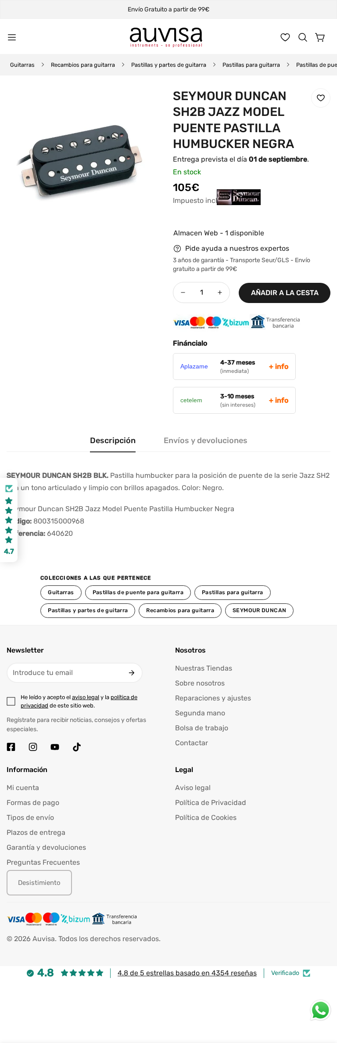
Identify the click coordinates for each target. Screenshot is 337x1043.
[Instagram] (33, 747)
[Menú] (12, 37)
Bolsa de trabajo (201, 728)
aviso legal (85, 697)
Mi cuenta (23, 787)
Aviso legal (193, 787)
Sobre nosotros (200, 683)
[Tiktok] (76, 747)
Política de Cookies (206, 817)
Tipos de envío (30, 817)
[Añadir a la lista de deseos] (320, 98)
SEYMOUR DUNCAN (259, 610)
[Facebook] (11, 747)
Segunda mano (200, 713)
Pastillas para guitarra (251, 64)
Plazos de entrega (36, 832)
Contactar (191, 743)
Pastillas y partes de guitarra (168, 64)
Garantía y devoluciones (46, 847)
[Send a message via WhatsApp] (320, 1010)
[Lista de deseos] (285, 37)
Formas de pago (33, 802)
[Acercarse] (145, 104)
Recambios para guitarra (83, 64)
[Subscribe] (132, 673)
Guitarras (22, 64)
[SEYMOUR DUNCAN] (195, 206)
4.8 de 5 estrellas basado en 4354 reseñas (187, 973)
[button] (303, 37)
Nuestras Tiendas (203, 668)
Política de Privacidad (210, 802)
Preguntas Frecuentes (43, 862)
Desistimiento (39, 883)
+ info (278, 366)
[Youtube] (54, 747)
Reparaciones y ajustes (213, 698)
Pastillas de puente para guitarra (138, 592)
